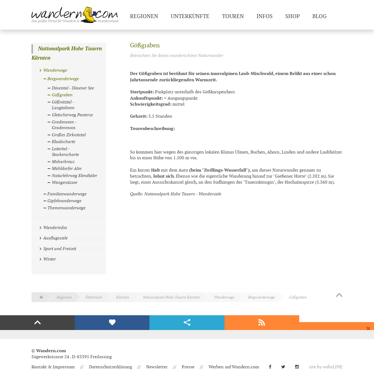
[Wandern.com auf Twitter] (285, 367)
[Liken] (112, 322)
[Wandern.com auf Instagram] (299, 367)
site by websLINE (326, 367)
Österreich (94, 297)
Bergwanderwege (261, 297)
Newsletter (157, 367)
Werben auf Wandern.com (234, 367)
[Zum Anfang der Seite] (339, 295)
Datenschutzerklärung (110, 367)
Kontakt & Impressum (53, 367)
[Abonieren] (262, 322)
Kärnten (122, 297)
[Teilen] (186, 322)
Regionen (64, 297)
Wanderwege (224, 297)
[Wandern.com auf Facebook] (272, 367)
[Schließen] (368, 328)
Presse (188, 367)
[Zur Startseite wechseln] (78, 15)
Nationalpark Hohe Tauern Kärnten (66, 53)
